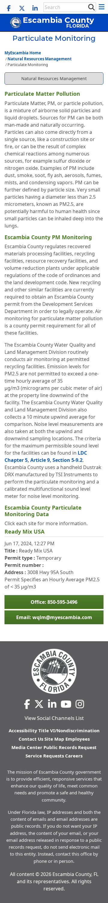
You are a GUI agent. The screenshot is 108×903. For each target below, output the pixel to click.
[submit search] (91, 7)
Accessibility (23, 730)
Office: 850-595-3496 (54, 602)
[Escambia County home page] (54, 671)
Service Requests (45, 756)
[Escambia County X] (22, 8)
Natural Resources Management (40, 59)
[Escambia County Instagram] (80, 704)
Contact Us (31, 739)
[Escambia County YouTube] (66, 704)
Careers (73, 756)
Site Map (54, 739)
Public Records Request (70, 747)
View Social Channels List (54, 718)
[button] (102, 6)
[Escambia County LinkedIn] (35, 8)
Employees (77, 739)
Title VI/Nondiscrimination (69, 730)
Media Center (26, 747)
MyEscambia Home (22, 53)
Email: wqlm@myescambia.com (54, 617)
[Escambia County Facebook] (9, 8)
